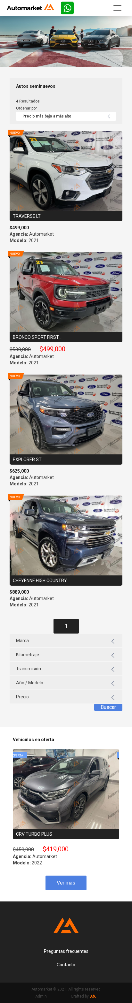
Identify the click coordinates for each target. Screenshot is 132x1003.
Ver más (66, 883)
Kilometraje (27, 654)
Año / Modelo (29, 682)
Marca (22, 640)
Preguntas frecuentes (66, 951)
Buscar (108, 707)
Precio (22, 696)
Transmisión (28, 668)
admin (41, 996)
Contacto (66, 964)
